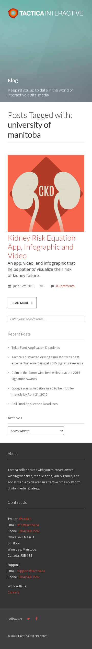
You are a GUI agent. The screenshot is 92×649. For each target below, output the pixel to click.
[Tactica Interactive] (46, 17)
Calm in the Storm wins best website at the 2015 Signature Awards (46, 376)
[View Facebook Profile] (36, 619)
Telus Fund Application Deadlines (36, 347)
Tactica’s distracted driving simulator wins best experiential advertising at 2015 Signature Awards (47, 360)
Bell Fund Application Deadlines (34, 404)
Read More (22, 302)
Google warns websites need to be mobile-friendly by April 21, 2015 (43, 391)
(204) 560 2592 (29, 531)
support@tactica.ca (31, 571)
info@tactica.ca (28, 525)
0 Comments (65, 286)
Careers (13, 592)
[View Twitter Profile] (28, 619)
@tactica (25, 519)
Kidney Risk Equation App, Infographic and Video (41, 246)
